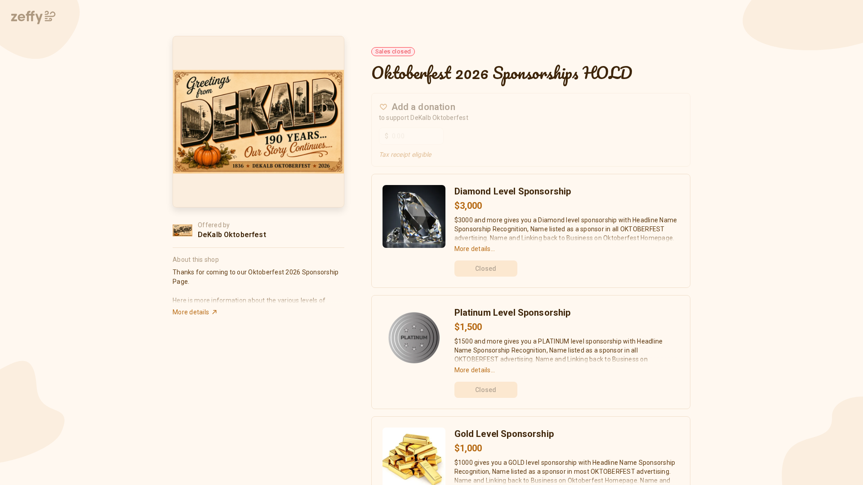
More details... (474, 248)
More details (191, 312)
